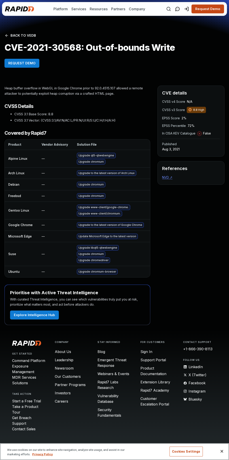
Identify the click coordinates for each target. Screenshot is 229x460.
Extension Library (155, 382)
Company (137, 9)
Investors (63, 393)
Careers (61, 401)
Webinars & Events (113, 374)
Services (78, 9)
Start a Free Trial (26, 401)
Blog (101, 351)
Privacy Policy (42, 454)
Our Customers (68, 376)
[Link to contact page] (178, 9)
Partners (118, 9)
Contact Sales (24, 429)
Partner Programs (70, 384)
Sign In (146, 351)
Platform (60, 9)
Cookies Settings (186, 451)
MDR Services (24, 377)
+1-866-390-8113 (197, 349)
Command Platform (28, 360)
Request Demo (207, 9)
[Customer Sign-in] (186, 9)
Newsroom (64, 368)
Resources (99, 9)
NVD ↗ (167, 177)
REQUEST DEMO (22, 63)
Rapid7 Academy (154, 390)
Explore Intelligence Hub (34, 315)
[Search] (169, 9)
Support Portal (153, 360)
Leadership (64, 360)
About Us (63, 351)
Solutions (20, 383)
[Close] (222, 451)
